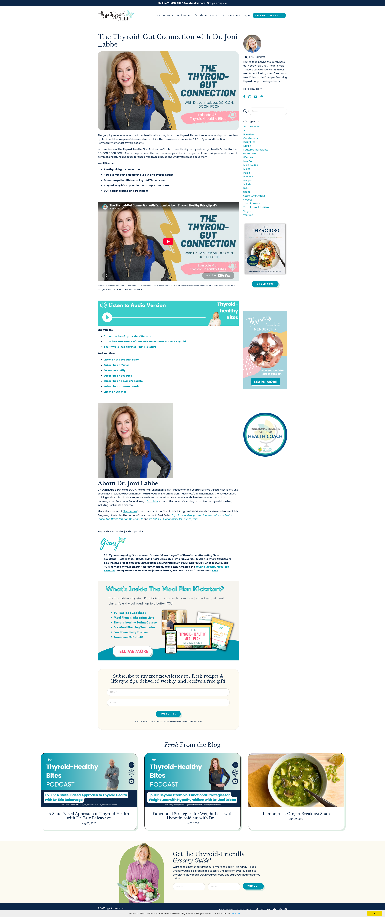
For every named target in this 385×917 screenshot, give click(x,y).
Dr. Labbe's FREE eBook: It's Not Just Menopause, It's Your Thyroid (145, 341)
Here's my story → (254, 89)
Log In (247, 15)
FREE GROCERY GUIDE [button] (269, 15)
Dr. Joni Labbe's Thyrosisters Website (127, 336)
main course (250, 165)
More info (235, 913)
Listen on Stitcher (115, 392)
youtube (248, 215)
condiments (250, 138)
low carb (248, 161)
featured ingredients (255, 149)
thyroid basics (251, 203)
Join (222, 15)
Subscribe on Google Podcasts (123, 381)
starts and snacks (254, 196)
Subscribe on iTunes (116, 365)
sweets (247, 199)
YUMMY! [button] (253, 886)
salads (247, 184)
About (213, 15)
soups (246, 192)
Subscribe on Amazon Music (121, 386)
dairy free (249, 142)
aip (245, 130)
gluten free (250, 153)
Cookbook (234, 15)
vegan (247, 211)
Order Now (265, 283)
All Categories (251, 126)
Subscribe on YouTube (118, 375)
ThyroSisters (130, 511)
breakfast (249, 134)
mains (246, 169)
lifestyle (248, 157)
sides (246, 188)
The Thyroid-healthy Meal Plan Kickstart (130, 347)
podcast (248, 176)
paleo (246, 173)
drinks (247, 146)
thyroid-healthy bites (256, 207)
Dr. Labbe (152, 501)
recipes (248, 180)
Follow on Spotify (115, 370)
